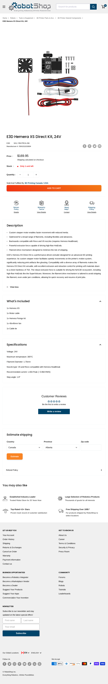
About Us (63, 535)
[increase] (36, 174)
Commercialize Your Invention (15, 598)
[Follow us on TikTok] (29, 664)
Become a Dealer (10, 585)
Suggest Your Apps (11, 593)
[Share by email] (99, 146)
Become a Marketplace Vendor (16, 581)
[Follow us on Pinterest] (19, 664)
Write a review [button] (54, 411)
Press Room (64, 551)
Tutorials (62, 589)
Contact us (7, 564)
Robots (13, 18)
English (35, 653)
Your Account (8, 535)
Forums (62, 577)
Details (16, 212)
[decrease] (20, 174)
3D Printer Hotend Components (69, 18)
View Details (41, 212)
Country (10, 442)
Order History (8, 539)
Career (62, 539)
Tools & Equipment (26, 18)
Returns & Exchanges (12, 547)
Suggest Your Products (13, 589)
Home (5, 18)
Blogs (61, 581)
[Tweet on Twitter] (94, 146)
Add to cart (54, 188)
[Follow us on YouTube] (24, 664)
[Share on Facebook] (84, 146)
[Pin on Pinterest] (89, 146)
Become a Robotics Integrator (15, 577)
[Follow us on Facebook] (4, 664)
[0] (103, 6)
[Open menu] (4, 7)
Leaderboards (64, 593)
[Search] (93, 7)
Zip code (85, 442)
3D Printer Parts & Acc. (45, 18)
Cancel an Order (10, 551)
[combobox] (73, 7)
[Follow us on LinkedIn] (34, 664)
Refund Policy (12, 470)
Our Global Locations (11, 653)
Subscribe (21, 633)
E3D (8, 143)
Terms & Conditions (67, 543)
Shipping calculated (25, 160)
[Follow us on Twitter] (9, 664)
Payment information (11, 560)
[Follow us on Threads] (39, 664)
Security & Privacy (67, 547)
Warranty (6, 555)
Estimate (15, 456)
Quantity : (11, 174)
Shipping (6, 543)
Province (48, 442)
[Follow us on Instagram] (14, 664)
